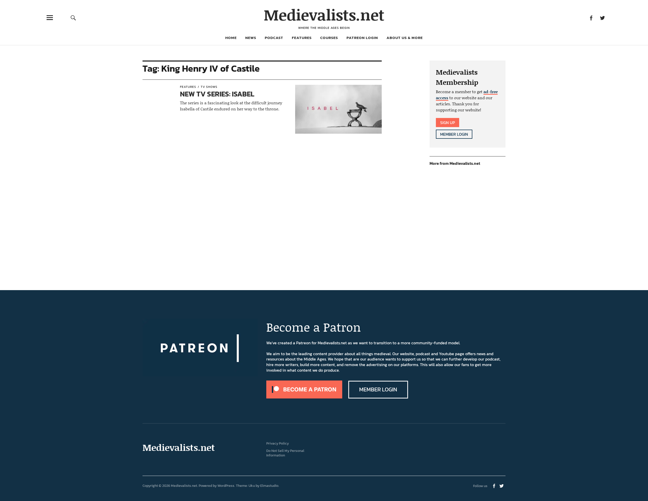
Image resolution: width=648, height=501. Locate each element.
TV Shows (209, 87)
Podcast (274, 38)
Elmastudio (269, 485)
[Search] (73, 17)
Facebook (591, 17)
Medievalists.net (324, 14)
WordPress (225, 485)
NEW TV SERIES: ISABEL (217, 94)
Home (231, 38)
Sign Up (447, 122)
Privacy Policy (277, 443)
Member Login (454, 134)
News (250, 38)
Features (302, 38)
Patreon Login (362, 38)
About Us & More (405, 38)
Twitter (602, 17)
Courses (329, 38)
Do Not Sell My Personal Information (285, 453)
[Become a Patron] (304, 397)
